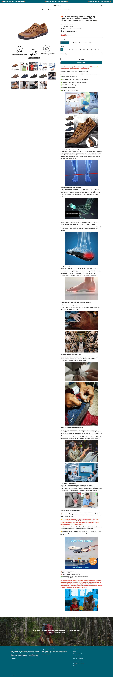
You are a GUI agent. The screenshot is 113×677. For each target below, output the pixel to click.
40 (69, 49)
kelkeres (14, 675)
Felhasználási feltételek (78, 658)
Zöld (90, 43)
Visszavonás (75, 667)
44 (84, 49)
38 (62, 49)
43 (80, 49)
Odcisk (74, 665)
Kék (80, 43)
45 (87, 49)
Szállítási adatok (76, 656)
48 (99, 49)
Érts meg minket (67, 9)
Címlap (44, 9)
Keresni (74, 651)
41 (72, 49)
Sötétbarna (74, 43)
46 (91, 49)
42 (76, 49)
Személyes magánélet (77, 660)
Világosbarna (64, 43)
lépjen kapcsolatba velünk (78, 663)
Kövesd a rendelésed (77, 653)
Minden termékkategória (54, 9)
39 (65, 49)
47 (95, 49)
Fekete (85, 43)
